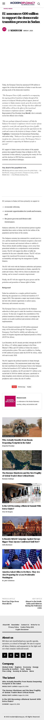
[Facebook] (4, 37)
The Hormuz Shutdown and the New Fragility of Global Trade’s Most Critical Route (21, 474)
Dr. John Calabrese (8, 580)
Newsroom (16, 31)
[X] (9, 37)
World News (8, 8)
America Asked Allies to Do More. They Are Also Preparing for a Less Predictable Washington (21, 575)
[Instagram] (10, 655)
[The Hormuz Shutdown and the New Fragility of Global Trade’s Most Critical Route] (22, 460)
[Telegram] (30, 37)
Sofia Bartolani (7, 545)
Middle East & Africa (8, 436)
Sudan (29, 387)
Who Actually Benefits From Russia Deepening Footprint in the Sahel (17, 441)
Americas (5, 568)
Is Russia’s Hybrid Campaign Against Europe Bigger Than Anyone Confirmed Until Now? (21, 540)
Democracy (21, 387)
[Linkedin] (20, 37)
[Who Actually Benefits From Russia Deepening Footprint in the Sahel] (22, 427)
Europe (5, 535)
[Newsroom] (4, 29)
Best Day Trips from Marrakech (10, 602)
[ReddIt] (25, 37)
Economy (5, 502)
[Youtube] (29, 655)
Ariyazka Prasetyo (8, 446)
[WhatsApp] (15, 37)
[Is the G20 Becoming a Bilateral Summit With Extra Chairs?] (22, 493)
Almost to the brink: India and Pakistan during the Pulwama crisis (33, 604)
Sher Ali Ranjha (7, 512)
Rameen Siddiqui (8, 479)
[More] (35, 37)
